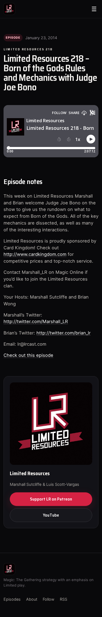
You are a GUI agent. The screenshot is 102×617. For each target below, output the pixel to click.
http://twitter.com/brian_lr (63, 333)
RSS (63, 599)
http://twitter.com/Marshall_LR (36, 321)
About (31, 599)
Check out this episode (28, 355)
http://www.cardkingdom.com (35, 254)
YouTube (51, 515)
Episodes (12, 599)
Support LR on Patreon (51, 499)
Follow (48, 599)
